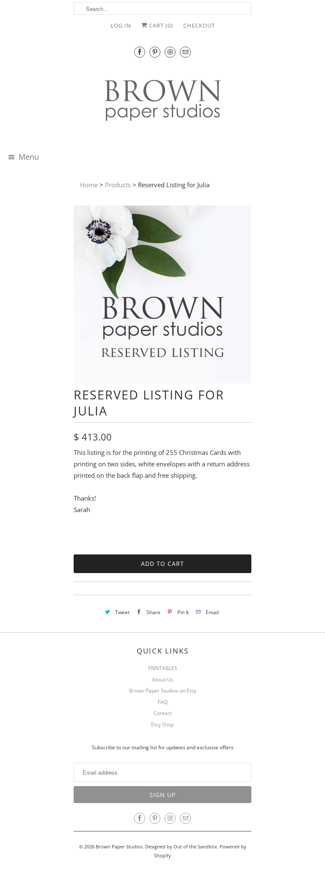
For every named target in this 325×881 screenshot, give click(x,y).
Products (118, 184)
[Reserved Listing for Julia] (162, 381)
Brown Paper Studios (119, 846)
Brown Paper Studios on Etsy (162, 690)
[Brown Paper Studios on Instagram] (170, 51)
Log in (120, 25)
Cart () (160, 25)
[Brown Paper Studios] (162, 102)
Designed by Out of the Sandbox (181, 846)
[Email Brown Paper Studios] (185, 51)
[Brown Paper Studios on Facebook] (139, 51)
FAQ (163, 702)
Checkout (199, 25)
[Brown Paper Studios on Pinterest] (154, 51)
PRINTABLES (162, 668)
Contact (163, 713)
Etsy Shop (162, 724)
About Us (163, 679)
